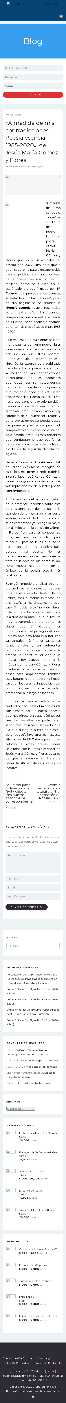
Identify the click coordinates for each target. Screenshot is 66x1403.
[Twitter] (29, 1349)
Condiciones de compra (17, 1358)
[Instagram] (36, 1349)
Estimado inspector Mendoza (41, 1060)
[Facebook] (23, 1349)
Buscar (34, 94)
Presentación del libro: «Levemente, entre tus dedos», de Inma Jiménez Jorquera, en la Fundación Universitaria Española (31, 978)
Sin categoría (37, 166)
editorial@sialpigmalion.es (19, 1375)
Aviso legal (44, 1358)
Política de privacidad (16, 1363)
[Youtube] (42, 1349)
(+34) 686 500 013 (35, 1380)
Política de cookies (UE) (48, 1363)
